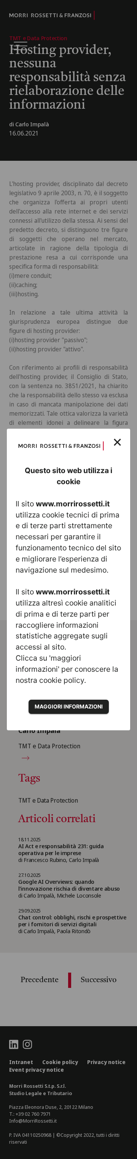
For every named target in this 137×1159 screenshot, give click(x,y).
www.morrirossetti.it (73, 503)
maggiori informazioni (69, 706)
